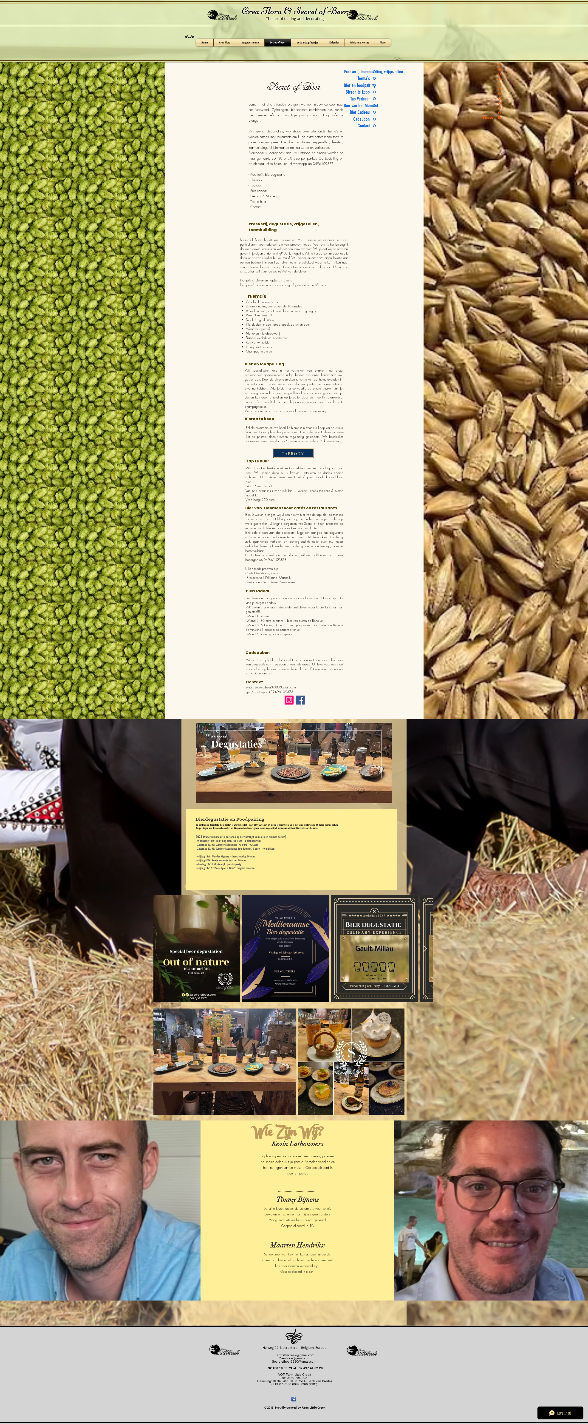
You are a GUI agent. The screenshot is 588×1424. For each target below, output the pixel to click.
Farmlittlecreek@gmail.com (294, 1355)
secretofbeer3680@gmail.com (275, 687)
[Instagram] (289, 700)
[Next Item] (424, 948)
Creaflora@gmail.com (294, 1358)
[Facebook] (300, 700)
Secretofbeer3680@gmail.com (294, 1361)
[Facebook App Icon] (293, 1399)
